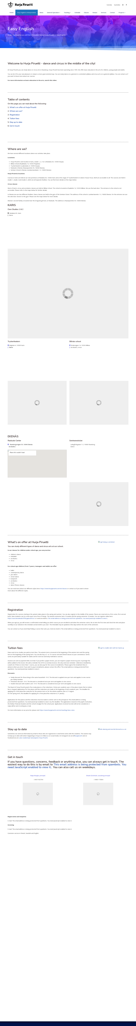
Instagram (123, 5)
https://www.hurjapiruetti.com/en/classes (53, 588)
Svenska (109, 5)
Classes (86, 12)
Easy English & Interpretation (26, 12)
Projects (121, 12)
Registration (15, 115)
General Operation (53, 12)
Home (12, 12)
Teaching (67, 12)
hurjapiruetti (78, 736)
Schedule (77, 12)
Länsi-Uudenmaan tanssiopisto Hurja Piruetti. (33, 738)
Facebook (126, 5)
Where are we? (16, 111)
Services (103, 12)
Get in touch (15, 126)
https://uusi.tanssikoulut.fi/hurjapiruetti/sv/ (21, 618)
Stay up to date (16, 122)
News (41, 12)
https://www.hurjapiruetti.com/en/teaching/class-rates (57, 710)
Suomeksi (117, 5)
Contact (112, 12)
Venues (95, 12)
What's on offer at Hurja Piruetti (23, 107)
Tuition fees (14, 118)
